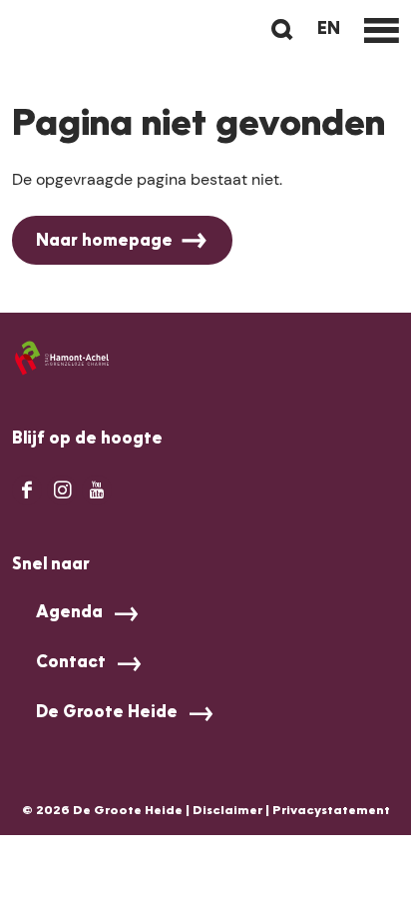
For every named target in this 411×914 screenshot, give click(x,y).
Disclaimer (227, 811)
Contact (71, 663)
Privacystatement (331, 811)
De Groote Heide (107, 713)
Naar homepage (104, 242)
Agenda (69, 613)
